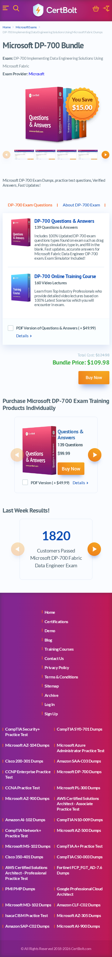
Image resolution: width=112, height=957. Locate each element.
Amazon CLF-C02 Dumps (78, 904)
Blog (48, 639)
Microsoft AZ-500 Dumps (79, 830)
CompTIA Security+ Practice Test (22, 731)
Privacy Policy (57, 667)
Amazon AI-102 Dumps (25, 819)
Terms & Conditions (61, 676)
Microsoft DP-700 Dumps (79, 771)
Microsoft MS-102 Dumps (27, 846)
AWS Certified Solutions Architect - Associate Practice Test (78, 804)
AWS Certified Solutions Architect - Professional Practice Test (26, 873)
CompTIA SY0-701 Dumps (79, 728)
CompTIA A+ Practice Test (79, 846)
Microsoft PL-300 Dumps (78, 787)
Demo (50, 630)
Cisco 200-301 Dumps (24, 760)
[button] (6, 155)
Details (22, 335)
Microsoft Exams (26, 27)
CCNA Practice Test (22, 787)
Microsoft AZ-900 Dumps (27, 798)
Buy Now (94, 377)
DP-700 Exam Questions (30, 204)
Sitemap (52, 685)
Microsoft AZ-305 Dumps (79, 915)
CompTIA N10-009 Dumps (80, 819)
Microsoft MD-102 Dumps (28, 904)
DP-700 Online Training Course (65, 276)
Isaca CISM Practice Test (26, 915)
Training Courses (59, 648)
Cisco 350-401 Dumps (24, 856)
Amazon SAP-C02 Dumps (27, 926)
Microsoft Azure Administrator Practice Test (80, 748)
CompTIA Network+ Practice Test (23, 833)
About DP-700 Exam (81, 204)
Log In (50, 704)
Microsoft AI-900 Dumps (78, 926)
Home (6, 27)
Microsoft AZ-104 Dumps (27, 745)
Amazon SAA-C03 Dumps (79, 760)
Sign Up (51, 713)
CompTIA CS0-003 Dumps (80, 856)
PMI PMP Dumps (20, 888)
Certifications (56, 621)
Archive (52, 695)
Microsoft (37, 73)
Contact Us (54, 658)
